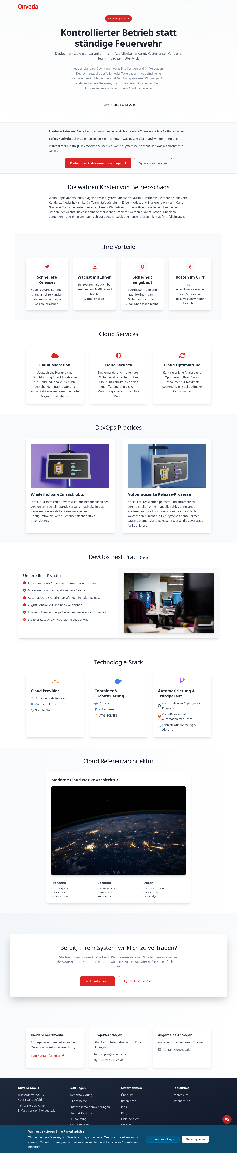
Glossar (126, 1125)
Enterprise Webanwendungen (89, 1107)
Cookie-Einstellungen (163, 1139)
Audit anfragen (95, 981)
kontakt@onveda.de (176, 1050)
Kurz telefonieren (155, 163)
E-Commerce (78, 1101)
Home (105, 104)
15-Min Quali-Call (140, 981)
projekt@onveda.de (112, 1054)
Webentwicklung (80, 1095)
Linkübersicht (130, 1119)
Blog (124, 1113)
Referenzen (128, 1101)
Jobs (124, 1107)
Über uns (127, 1095)
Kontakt (209, 6)
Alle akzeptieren (195, 1139)
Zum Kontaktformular (45, 1056)
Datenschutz (181, 1101)
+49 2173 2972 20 (111, 1060)
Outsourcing (78, 1119)
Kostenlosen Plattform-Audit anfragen (96, 163)
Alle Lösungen (79, 1125)
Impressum (180, 1095)
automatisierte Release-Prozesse (159, 521)
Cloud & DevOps (124, 105)
